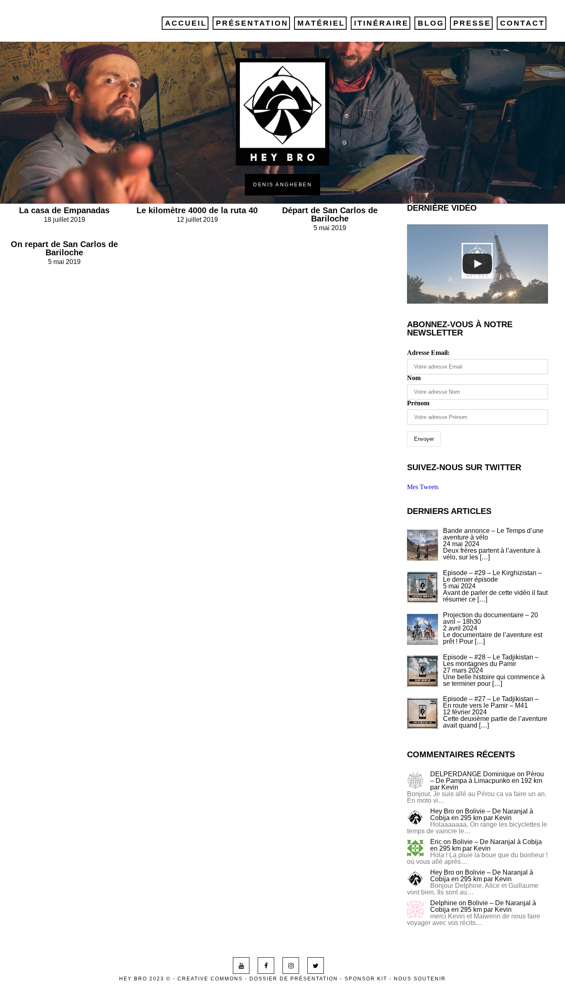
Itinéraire (381, 23)
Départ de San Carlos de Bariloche (330, 214)
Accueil (186, 23)
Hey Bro (442, 811)
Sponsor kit (366, 979)
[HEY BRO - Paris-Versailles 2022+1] (477, 264)
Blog (431, 23)
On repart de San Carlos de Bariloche (64, 248)
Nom (414, 377)
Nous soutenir (420, 979)
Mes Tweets (422, 486)
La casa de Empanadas (64, 210)
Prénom (418, 403)
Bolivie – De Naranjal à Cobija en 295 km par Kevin (481, 814)
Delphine (443, 902)
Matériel (321, 23)
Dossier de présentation (293, 979)
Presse (472, 23)
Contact (522, 23)
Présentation (252, 23)
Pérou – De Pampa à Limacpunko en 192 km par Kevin (487, 781)
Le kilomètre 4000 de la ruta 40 (197, 210)
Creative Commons (210, 979)
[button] (422, 545)
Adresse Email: (428, 352)
